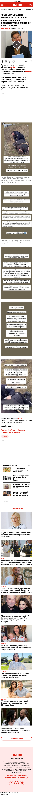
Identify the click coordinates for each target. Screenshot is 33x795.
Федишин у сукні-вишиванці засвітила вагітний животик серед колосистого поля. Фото (16, 535)
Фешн (16, 9)
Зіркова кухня (28, 9)
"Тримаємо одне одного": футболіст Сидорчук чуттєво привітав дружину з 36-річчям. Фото (15, 703)
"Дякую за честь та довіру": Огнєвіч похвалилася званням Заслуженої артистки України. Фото (15, 675)
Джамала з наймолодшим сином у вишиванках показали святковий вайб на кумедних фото (16, 648)
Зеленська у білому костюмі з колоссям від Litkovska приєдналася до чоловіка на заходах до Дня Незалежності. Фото (16, 562)
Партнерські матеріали (12, 778)
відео (20, 418)
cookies (16, 792)
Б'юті (20, 9)
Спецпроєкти (22, 775)
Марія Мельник (5, 28)
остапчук (4, 436)
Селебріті (4, 9)
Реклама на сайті (12, 775)
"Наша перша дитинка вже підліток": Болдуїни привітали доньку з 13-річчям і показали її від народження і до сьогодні (16, 619)
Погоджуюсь (4, 794)
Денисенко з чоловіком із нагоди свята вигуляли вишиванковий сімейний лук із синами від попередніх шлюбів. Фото (16, 590)
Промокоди (24, 778)
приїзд (12, 67)
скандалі (28, 71)
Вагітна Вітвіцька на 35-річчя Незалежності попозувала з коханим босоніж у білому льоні (15, 731)
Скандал (10, 9)
